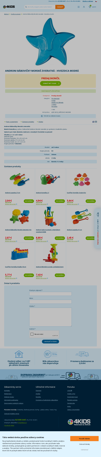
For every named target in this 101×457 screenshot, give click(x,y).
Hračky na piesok (16, 14)
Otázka (40, 122)
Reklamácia (7, 394)
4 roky (53, 100)
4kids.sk (6, 14)
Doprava (38, 391)
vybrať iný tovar (49, 83)
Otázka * (32, 306)
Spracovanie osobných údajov (13, 403)
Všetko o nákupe (88, 1)
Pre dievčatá (55, 98)
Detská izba (71, 403)
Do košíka (29, 201)
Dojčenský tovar (72, 397)
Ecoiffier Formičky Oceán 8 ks (76, 193)
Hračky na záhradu (57, 102)
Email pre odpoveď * (36, 290)
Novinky (38, 397)
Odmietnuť (84, 450)
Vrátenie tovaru (9, 397)
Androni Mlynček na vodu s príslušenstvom (49, 267)
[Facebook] (93, 122)
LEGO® (69, 391)
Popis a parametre (12, 122)
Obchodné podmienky (11, 400)
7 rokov (53, 104)
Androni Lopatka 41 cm (74, 230)
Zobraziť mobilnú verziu (11, 414)
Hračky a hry (71, 394)
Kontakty (7, 391)
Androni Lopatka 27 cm (12, 193)
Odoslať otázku (50, 341)
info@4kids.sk (22, 423)
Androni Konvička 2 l (42, 193)
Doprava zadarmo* (33, 374)
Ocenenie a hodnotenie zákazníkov (47, 400)
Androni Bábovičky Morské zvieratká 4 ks (18, 230)
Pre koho (54, 106)
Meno (31, 298)
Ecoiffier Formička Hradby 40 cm (15, 267)
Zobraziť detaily (84, 444)
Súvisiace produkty (28, 122)
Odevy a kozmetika (73, 410)
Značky (38, 394)
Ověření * (32, 329)
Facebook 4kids (9, 425)
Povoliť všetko (84, 439)
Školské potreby (72, 400)
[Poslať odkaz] (96, 122)
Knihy (69, 406)
